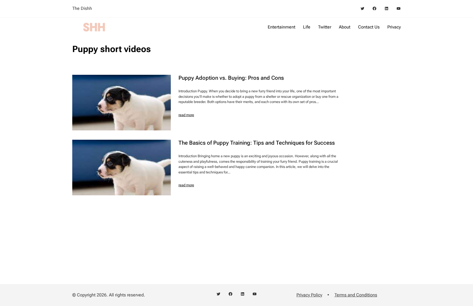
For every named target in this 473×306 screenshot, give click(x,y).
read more (186, 115)
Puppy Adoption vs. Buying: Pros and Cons (231, 78)
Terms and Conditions (355, 295)
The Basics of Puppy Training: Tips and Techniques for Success (256, 143)
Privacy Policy (309, 295)
